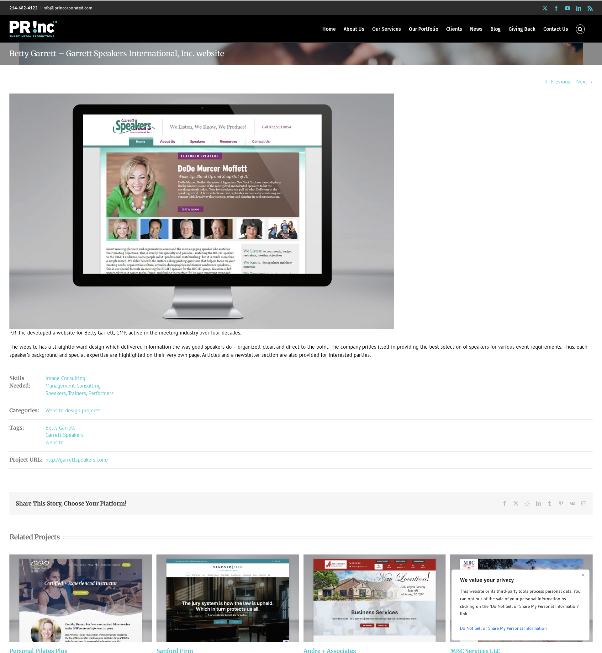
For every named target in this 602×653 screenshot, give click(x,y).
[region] (520, 605)
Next (581, 81)
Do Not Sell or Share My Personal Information (503, 628)
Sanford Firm (219, 598)
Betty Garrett (60, 427)
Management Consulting (73, 385)
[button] (580, 28)
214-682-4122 (23, 8)
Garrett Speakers (64, 434)
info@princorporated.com (67, 8)
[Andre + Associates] (375, 598)
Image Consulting (65, 378)
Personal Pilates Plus (72, 598)
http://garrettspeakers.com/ (76, 459)
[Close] (583, 575)
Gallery (89, 598)
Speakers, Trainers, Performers (79, 393)
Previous (560, 81)
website (54, 442)
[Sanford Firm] (227, 598)
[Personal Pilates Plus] (80, 598)
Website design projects (72, 410)
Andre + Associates (366, 598)
